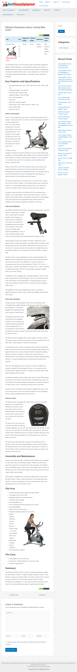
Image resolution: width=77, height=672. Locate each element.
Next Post (43, 595)
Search (60, 26)
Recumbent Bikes (23, 10)
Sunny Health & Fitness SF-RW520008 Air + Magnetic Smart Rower (64, 72)
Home (41, 2)
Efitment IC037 (10, 44)
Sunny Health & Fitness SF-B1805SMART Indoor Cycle (65, 137)
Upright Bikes (36, 10)
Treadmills (56, 10)
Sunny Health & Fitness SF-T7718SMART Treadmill (64, 143)
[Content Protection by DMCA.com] (43, 35)
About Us (47, 2)
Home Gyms (20, 14)
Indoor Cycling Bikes (8, 10)
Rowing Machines (8, 14)
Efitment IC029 (17, 167)
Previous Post (13, 595)
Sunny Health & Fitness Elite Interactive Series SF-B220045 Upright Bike (65, 88)
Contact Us (56, 2)
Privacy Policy (66, 2)
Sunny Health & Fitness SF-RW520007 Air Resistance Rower (64, 65)
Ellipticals (47, 10)
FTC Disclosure (43, 5)
